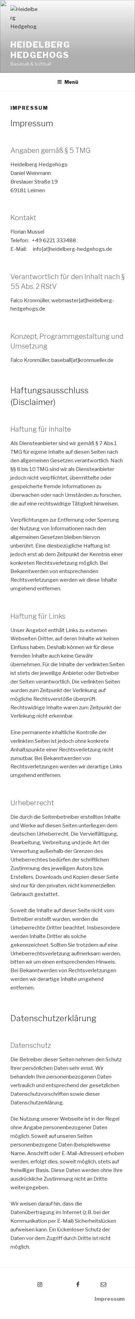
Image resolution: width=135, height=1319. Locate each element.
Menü (71, 82)
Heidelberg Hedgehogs (40, 50)
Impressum (109, 1299)
